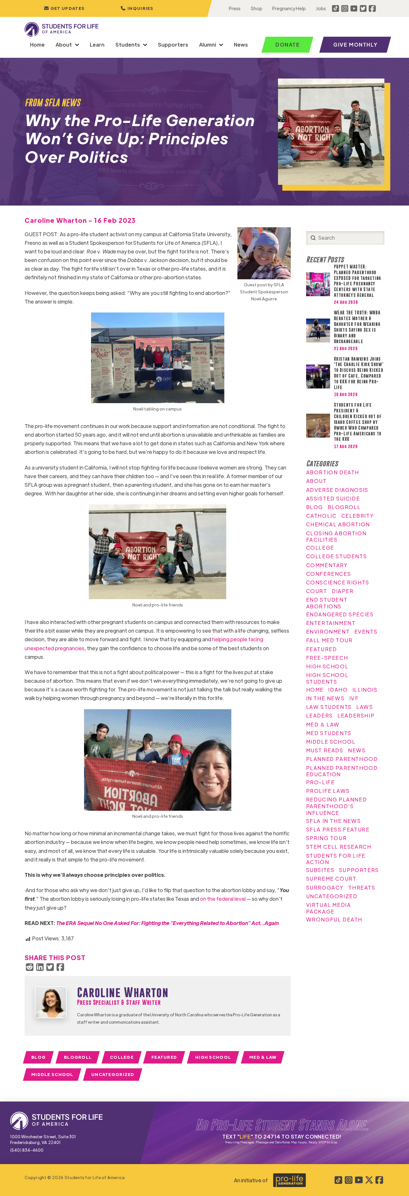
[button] (137, 8)
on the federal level (223, 898)
